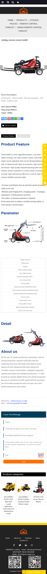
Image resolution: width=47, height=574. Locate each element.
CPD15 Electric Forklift (19, 401)
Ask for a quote (10, 125)
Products (21, 20)
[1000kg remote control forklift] (23, 67)
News (38, 538)
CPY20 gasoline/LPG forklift (17, 403)
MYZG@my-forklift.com (26, 554)
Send (23, 462)
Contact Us (24, 540)
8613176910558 (28, 552)
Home (10, 20)
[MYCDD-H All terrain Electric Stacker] (38, 487)
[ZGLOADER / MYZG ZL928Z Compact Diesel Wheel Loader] (24, 487)
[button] (45, 67)
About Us (17, 538)
